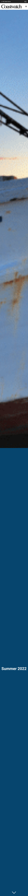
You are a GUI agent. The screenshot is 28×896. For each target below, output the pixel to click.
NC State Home (7, 1)
